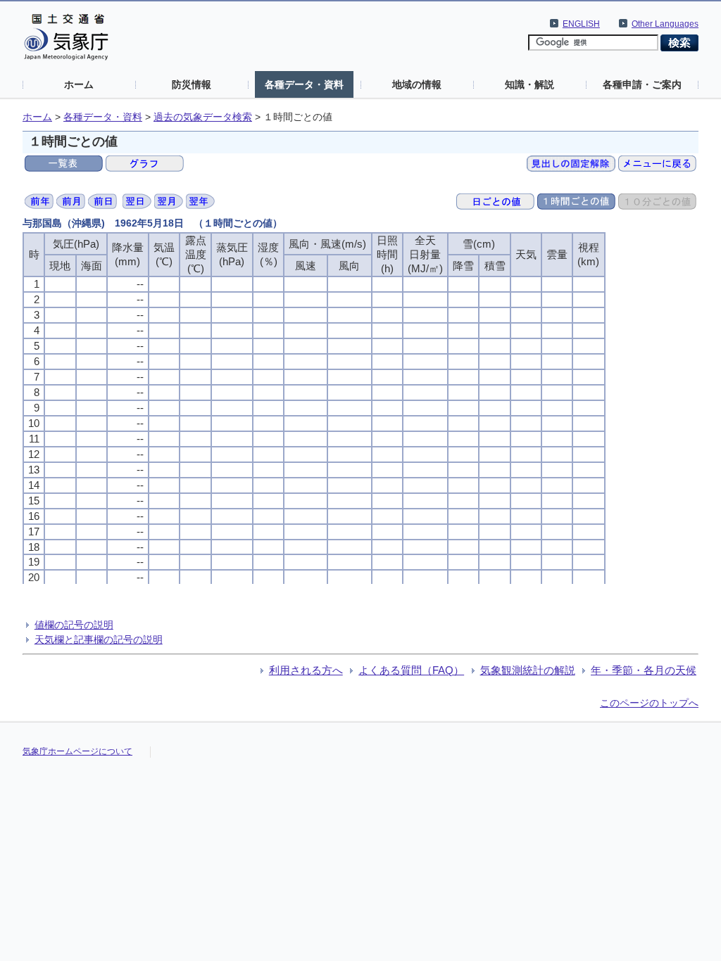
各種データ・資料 (304, 84)
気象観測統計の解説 (527, 670)
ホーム (79, 84)
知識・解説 (529, 84)
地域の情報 (416, 84)
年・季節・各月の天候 (643, 670)
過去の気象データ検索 (202, 117)
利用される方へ (306, 670)
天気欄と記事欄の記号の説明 (99, 639)
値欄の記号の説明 (74, 624)
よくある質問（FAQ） (411, 670)
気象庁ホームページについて (77, 751)
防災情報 (191, 84)
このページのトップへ (649, 702)
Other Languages (665, 24)
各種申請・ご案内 (642, 84)
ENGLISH (581, 24)
